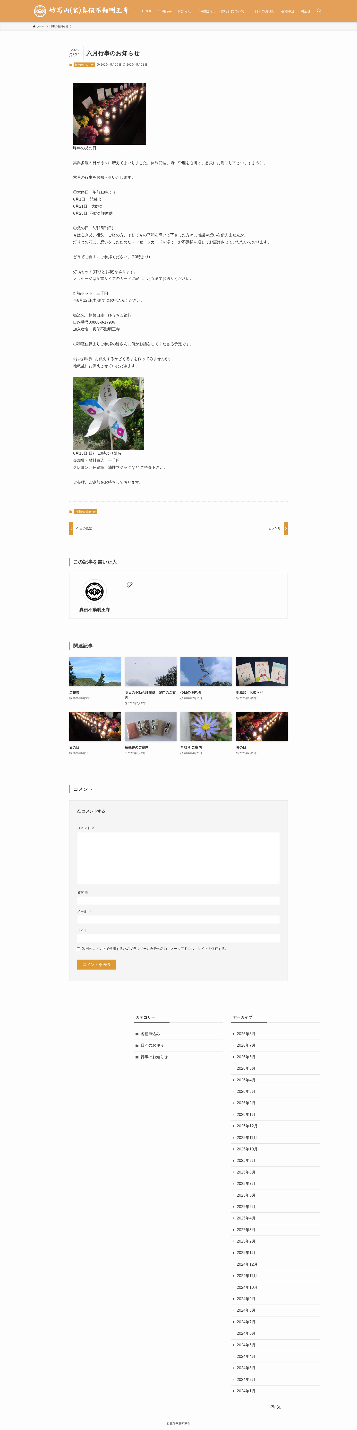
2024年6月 (246, 1333)
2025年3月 (246, 1230)
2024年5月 (246, 1345)
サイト (82, 930)
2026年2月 (246, 1103)
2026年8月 (246, 1034)
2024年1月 (246, 1391)
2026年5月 (246, 1068)
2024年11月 (247, 1276)
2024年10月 (247, 1287)
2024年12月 (247, 1264)
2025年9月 (246, 1160)
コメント (86, 828)
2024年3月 (246, 1368)
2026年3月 (246, 1091)
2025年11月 (247, 1138)
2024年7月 (246, 1322)
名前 (82, 892)
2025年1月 (246, 1253)
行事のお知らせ (84, 64)
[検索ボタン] (319, 11)
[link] (130, 585)
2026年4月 (246, 1080)
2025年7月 (246, 1184)
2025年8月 (246, 1172)
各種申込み (150, 1034)
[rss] (278, 1407)
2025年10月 (247, 1149)
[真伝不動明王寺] (81, 11)
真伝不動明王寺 (94, 609)
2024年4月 (246, 1356)
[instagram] (272, 1407)
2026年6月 (246, 1057)
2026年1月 (246, 1114)
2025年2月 (246, 1241)
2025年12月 (247, 1126)
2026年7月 (246, 1045)
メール (84, 911)
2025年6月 (246, 1195)
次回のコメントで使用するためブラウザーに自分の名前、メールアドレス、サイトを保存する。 (155, 949)
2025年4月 (246, 1218)
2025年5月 (246, 1207)
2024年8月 (246, 1310)
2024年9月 (246, 1299)
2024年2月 (246, 1379)
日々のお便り (152, 1045)
